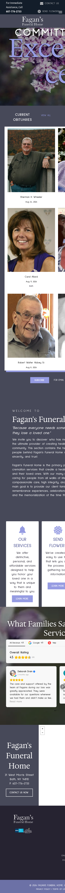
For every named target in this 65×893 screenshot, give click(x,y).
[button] (6, 686)
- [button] (42, 733)
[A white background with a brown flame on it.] (27, 830)
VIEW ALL (46, 115)
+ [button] (42, 729)
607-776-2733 (13, 11)
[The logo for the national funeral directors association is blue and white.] (19, 830)
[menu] (60, 12)
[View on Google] (13, 673)
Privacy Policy (43, 889)
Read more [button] (16, 701)
